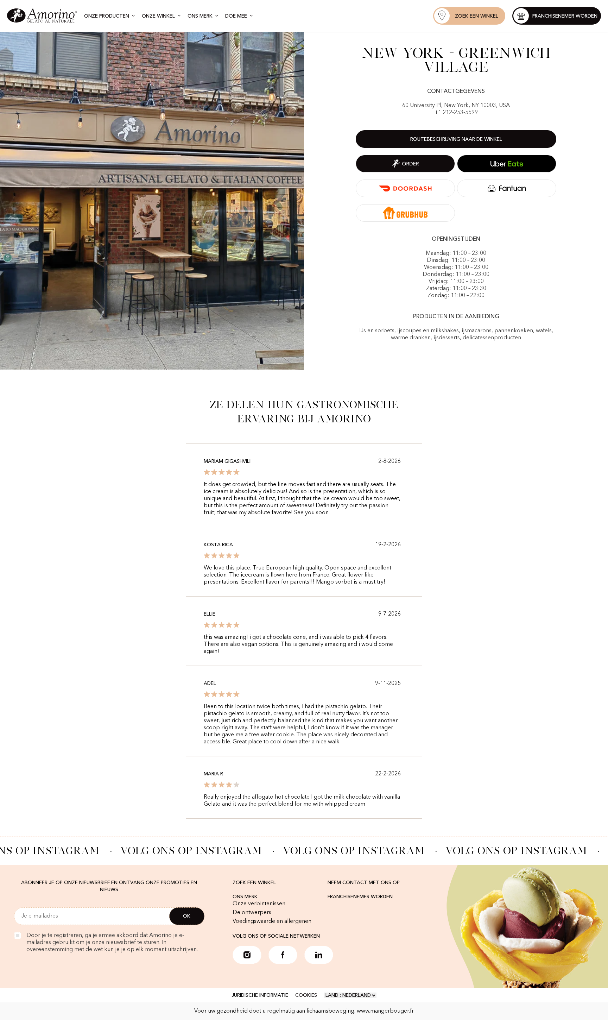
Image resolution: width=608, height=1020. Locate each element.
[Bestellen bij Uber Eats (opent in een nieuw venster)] (506, 163)
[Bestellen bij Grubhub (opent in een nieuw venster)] (405, 213)
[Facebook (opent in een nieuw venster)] (282, 955)
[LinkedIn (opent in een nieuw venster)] (318, 955)
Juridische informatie (260, 995)
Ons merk (245, 896)
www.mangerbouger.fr (385, 1011)
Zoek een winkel (254, 882)
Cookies (306, 995)
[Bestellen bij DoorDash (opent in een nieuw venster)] (405, 188)
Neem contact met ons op (364, 882)
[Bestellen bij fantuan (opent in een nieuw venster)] (506, 188)
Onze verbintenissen (259, 904)
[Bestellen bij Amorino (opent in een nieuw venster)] (405, 163)
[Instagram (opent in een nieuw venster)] (247, 955)
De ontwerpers (252, 912)
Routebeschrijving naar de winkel (456, 139)
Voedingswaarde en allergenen (272, 921)
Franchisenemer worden (360, 896)
